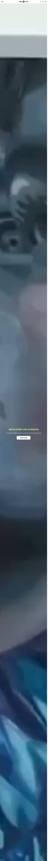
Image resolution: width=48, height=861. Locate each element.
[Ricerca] (40, 1)
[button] (2, 1)
